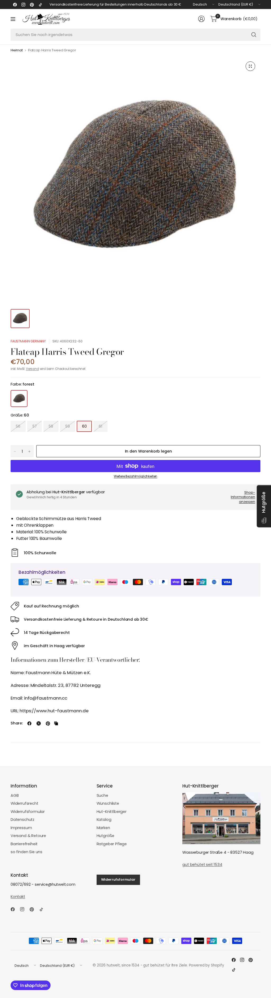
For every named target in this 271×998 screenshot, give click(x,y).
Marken (103, 827)
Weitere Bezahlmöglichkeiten (135, 476)
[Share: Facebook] (29, 723)
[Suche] (253, 35)
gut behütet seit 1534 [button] (202, 864)
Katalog (104, 819)
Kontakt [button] (18, 896)
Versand (32, 369)
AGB (15, 795)
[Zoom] (250, 66)
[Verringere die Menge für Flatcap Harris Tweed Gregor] (15, 451)
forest (19, 398)
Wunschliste (108, 803)
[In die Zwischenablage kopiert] (56, 723)
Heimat (17, 50)
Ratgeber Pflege (112, 844)
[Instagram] (23, 4)
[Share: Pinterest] (47, 723)
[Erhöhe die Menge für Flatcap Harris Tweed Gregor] (29, 451)
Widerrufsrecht (24, 803)
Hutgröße (106, 835)
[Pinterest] (32, 4)
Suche (102, 795)
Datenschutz (22, 819)
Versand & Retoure (28, 835)
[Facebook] (15, 4)
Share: (17, 723)
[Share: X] (38, 723)
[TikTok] (40, 4)
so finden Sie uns (26, 851)
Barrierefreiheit (24, 844)
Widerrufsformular (28, 811)
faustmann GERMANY (28, 341)
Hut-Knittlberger (112, 811)
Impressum (21, 827)
